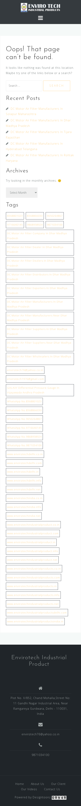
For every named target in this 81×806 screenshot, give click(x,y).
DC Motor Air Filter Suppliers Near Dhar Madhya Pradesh (39, 345)
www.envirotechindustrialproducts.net (33, 604)
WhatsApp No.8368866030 (24, 410)
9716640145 (15, 224)
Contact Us (52, 789)
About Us (37, 784)
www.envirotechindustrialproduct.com (33, 533)
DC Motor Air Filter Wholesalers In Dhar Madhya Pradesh (39, 359)
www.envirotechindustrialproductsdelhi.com (37, 612)
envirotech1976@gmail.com (25, 379)
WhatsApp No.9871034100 (24, 445)
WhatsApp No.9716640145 (24, 427)
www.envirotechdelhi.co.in (25, 454)
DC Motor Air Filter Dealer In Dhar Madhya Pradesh (35, 249)
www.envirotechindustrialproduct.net (32, 560)
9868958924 (35, 224)
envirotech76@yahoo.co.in (25, 370)
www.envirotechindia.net (23, 516)
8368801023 (15, 216)
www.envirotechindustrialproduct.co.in (33, 524)
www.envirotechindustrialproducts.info (33, 595)
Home (19, 784)
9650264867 (55, 216)
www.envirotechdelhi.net (24, 489)
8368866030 (35, 216)
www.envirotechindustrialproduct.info (32, 551)
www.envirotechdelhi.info (24, 480)
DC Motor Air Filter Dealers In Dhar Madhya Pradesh (36, 263)
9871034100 (55, 224)
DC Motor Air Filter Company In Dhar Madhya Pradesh (37, 235)
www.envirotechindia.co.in (25, 498)
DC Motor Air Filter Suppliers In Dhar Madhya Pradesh (37, 331)
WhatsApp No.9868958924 (24, 436)
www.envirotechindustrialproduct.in (31, 542)
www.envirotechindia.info (24, 507)
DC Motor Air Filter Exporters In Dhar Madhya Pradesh (37, 290)
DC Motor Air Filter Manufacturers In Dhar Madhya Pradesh (35, 304)
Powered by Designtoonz (33, 797)
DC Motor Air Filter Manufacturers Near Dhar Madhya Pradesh (37, 318)
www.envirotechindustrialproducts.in (32, 586)
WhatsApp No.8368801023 (24, 401)
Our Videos (29, 789)
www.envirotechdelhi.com (24, 463)
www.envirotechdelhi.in (23, 471)
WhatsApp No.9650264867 (24, 419)
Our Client (58, 784)
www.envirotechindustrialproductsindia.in (35, 621)
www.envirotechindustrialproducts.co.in (34, 568)
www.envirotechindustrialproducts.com (33, 577)
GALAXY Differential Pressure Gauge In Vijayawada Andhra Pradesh (33, 390)
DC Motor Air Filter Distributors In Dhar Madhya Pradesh (38, 277)
